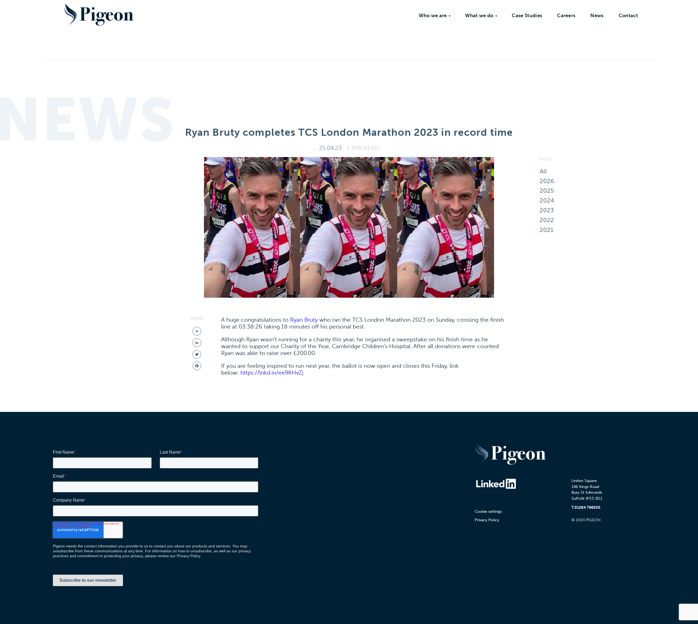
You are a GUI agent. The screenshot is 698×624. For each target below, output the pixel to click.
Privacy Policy (487, 520)
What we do (479, 16)
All (543, 171)
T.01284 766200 (585, 507)
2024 (547, 200)
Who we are (433, 16)
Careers (566, 16)
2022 (547, 220)
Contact (628, 16)
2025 (547, 190)
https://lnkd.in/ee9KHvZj (271, 372)
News (596, 16)
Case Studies (527, 16)
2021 (546, 230)
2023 (547, 210)
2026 (547, 181)
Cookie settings (488, 511)
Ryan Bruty (304, 319)
